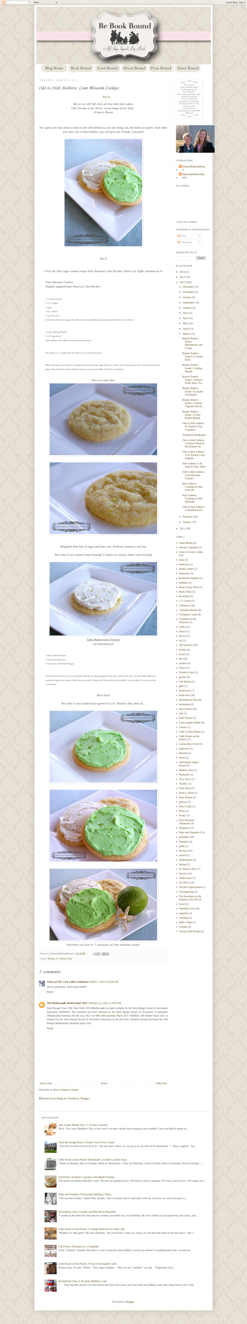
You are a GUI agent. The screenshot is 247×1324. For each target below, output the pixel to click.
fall (180, 658)
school (182, 855)
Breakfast (184, 596)
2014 (183, 271)
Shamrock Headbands (194, 435)
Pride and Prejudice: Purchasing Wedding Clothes (84, 1194)
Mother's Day (186, 770)
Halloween (185, 690)
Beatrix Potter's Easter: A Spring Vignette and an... (192, 403)
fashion (183, 663)
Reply (50, 991)
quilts (182, 846)
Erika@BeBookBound (193, 168)
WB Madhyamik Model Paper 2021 (67, 1003)
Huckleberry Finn (188, 699)
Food (181, 667)
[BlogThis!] (98, 954)
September (189, 302)
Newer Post (46, 1083)
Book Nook (185, 591)
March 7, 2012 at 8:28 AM (104, 981)
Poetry (182, 815)
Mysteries (184, 774)
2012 (183, 282)
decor (182, 636)
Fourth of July (186, 672)
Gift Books (185, 681)
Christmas (184, 605)
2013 (183, 277)
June (185, 318)
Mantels (183, 753)
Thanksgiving (186, 891)
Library (183, 727)
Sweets (183, 873)
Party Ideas (185, 788)
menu (182, 757)
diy (180, 640)
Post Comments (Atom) (65, 1089)
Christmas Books (188, 610)
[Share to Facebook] (104, 954)
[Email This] (94, 954)
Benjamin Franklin (189, 578)
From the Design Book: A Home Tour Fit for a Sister (86, 1142)
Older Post (161, 1083)
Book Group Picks (189, 587)
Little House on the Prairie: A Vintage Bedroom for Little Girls (91, 1229)
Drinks (182, 649)
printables (184, 837)
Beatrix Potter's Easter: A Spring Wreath (192, 368)
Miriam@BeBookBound (193, 176)
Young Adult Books (189, 931)
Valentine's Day (187, 908)
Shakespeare (185, 859)
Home (104, 1083)
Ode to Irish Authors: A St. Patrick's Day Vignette (193, 454)
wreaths (183, 926)
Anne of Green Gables (191, 552)
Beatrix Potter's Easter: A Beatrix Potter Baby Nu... (192, 379)
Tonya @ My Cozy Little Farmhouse (68, 981)
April (186, 328)
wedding (183, 917)
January (187, 522)
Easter (182, 654)
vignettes (183, 913)
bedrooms (184, 573)
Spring (182, 864)
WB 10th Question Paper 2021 (112, 1015)
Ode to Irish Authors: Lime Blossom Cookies (193, 475)
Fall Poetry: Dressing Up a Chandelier (78, 1246)
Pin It (106, 97)
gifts (181, 686)
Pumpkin (184, 841)
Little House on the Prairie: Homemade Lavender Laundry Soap (92, 1159)
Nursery (183, 783)
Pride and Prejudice (189, 832)
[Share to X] (101, 954)
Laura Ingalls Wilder (190, 722)
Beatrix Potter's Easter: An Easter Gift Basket (192, 391)
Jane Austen (185, 708)
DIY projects (186, 645)
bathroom (184, 564)
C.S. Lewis (185, 600)
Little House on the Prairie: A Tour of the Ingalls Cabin (87, 1263)
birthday (183, 582)
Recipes (51, 958)
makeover (184, 748)
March (186, 333)
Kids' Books (185, 717)
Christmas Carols (188, 614)
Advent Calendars (188, 547)
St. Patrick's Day (64, 958)
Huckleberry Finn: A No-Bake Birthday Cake (82, 1281)
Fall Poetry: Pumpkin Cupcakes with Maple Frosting (86, 1177)
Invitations (184, 704)
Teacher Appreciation (190, 887)
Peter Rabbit (185, 797)
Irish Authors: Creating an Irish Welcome (192, 498)
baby (181, 559)
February (188, 516)
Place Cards (185, 806)
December (188, 286)
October (187, 297)
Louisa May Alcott (189, 743)
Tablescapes (185, 878)
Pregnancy (184, 827)
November (189, 292)
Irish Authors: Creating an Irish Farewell (192, 486)
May (185, 323)
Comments (186, 242)
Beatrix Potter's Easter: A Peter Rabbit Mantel (191, 414)
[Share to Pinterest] (107, 954)
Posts (183, 235)
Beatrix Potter (186, 568)
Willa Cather (185, 922)
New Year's (185, 779)
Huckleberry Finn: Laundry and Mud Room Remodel (86, 1211)
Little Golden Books (190, 731)
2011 (183, 528)
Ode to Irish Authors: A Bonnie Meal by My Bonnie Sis (193, 443)
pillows (183, 801)
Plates (182, 811)
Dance (182, 631)
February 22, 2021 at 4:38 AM (105, 1003)
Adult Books (186, 542)
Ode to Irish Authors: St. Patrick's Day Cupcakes (193, 426)
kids (181, 713)
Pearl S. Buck (186, 792)
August (187, 307)
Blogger (130, 1301)
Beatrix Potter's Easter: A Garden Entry (192, 356)
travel (182, 904)
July (185, 312)
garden (182, 677)
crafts (182, 626)
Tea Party (184, 882)
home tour (184, 695)
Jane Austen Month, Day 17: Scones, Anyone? (83, 1125)
